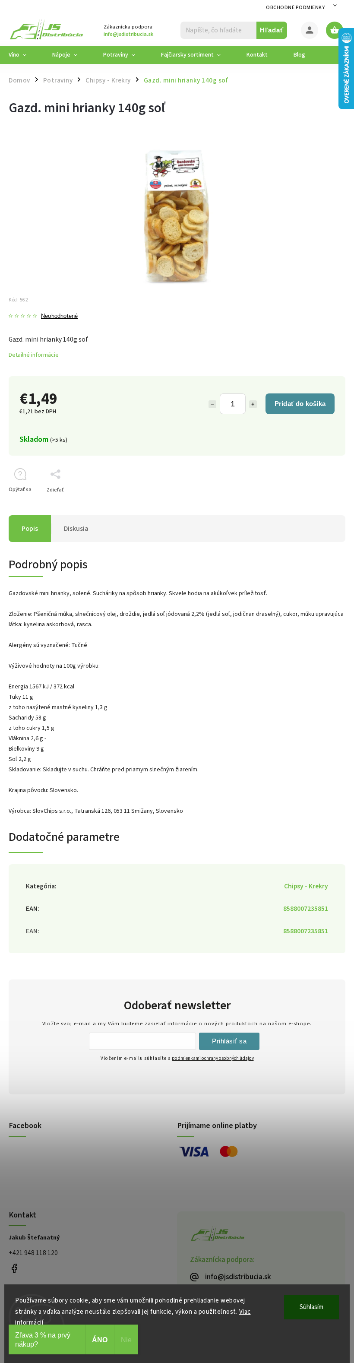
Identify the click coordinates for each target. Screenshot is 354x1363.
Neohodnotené (59, 316)
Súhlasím (311, 1307)
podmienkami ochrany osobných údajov (213, 1058)
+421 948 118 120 (33, 1253)
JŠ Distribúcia (14, 1268)
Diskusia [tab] (76, 528)
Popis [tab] (30, 528)
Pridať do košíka (300, 403)
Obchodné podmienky (295, 7)
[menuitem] (24, 55)
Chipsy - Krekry (306, 886)
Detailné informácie (34, 355)
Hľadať (272, 30)
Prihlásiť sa (229, 1041)
